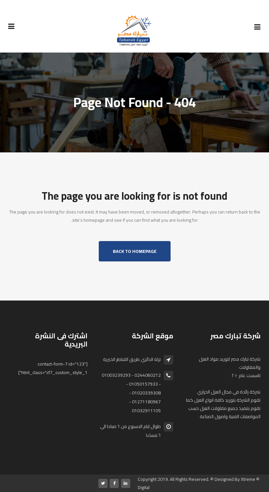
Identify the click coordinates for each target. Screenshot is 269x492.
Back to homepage (134, 251)
